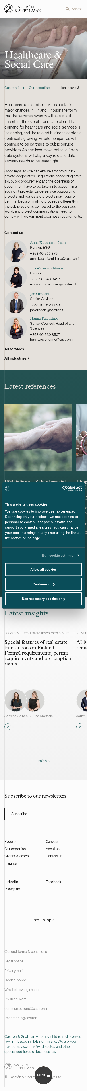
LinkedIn (11, 882)
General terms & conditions (25, 951)
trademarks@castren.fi (21, 1018)
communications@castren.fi (25, 1009)
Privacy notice (15, 971)
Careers (52, 841)
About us (53, 849)
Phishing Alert (15, 999)
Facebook (53, 882)
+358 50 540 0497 (45, 279)
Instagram (12, 889)
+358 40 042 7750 (45, 305)
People (10, 841)
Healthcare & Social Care (71, 88)
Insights (10, 863)
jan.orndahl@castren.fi (47, 310)
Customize (41, 584)
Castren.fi (11, 88)
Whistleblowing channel (22, 990)
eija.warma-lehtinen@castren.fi (53, 284)
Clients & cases (16, 856)
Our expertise (39, 88)
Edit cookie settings (57, 555)
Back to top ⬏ (43, 920)
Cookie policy (15, 980)
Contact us (54, 856)
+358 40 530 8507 (45, 334)
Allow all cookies (43, 569)
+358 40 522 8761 (44, 253)
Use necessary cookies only (43, 599)
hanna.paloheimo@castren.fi (51, 339)
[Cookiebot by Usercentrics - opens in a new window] (62, 489)
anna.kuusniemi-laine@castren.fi (54, 258)
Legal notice (13, 961)
